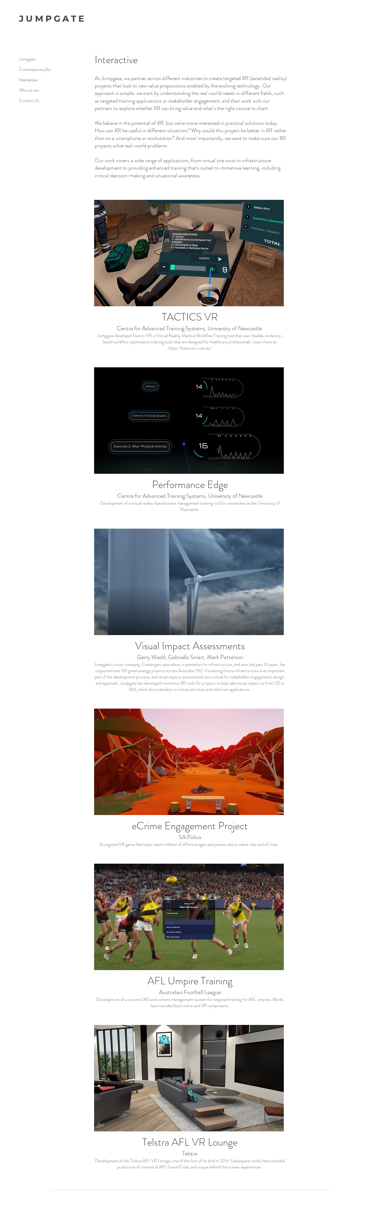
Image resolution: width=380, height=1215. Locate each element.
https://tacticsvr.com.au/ (190, 348)
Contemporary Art (35, 69)
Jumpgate (27, 59)
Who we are (29, 90)
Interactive (28, 79)
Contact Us (29, 100)
